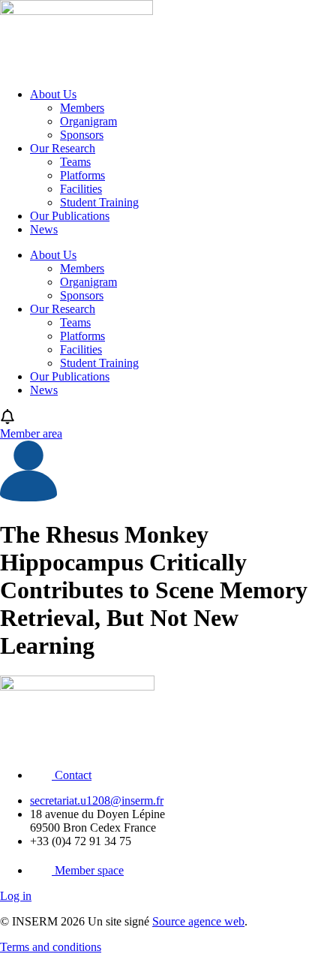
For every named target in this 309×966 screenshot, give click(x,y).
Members (82, 107)
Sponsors (82, 134)
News (44, 229)
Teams (75, 161)
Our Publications (70, 215)
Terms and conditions (50, 946)
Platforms (82, 175)
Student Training (99, 202)
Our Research (62, 148)
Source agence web (198, 921)
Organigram (88, 121)
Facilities (81, 188)
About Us (53, 94)
